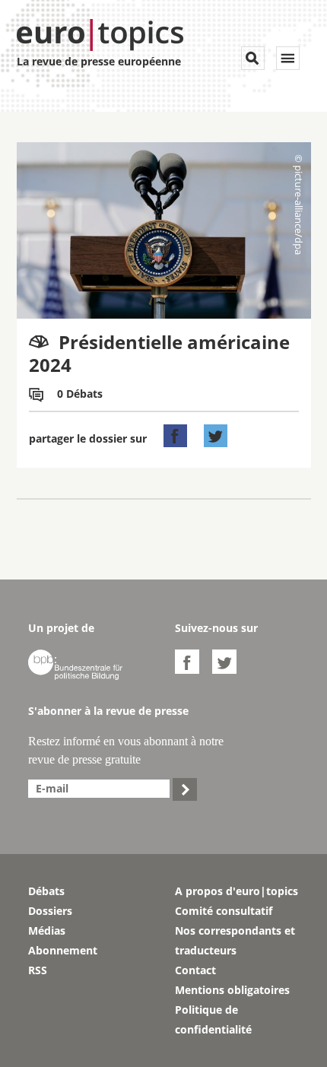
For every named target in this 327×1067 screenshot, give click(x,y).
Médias (46, 930)
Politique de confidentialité (213, 1019)
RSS (37, 970)
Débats (46, 891)
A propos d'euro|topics (236, 891)
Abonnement (62, 950)
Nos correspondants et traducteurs (235, 940)
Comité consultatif (223, 910)
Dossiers (50, 910)
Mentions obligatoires (232, 990)
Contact (195, 970)
